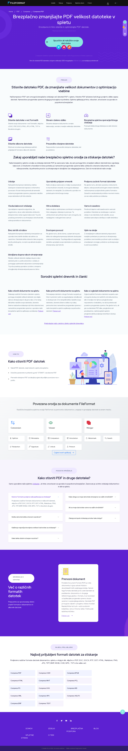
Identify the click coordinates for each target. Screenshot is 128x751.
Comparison (54, 438)
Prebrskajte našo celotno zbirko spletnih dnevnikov (64, 323)
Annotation (73, 438)
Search (109, 438)
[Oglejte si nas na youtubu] (66, 721)
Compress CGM (44, 673)
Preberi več (57, 311)
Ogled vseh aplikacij (62, 452)
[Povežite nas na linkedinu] (71, 721)
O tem (90, 3)
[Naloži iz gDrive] (64, 47)
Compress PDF (16, 673)
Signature (34, 447)
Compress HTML (17, 681)
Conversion (16, 428)
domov (29, 728)
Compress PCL (72, 681)
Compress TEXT (45, 703)
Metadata (35, 438)
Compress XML (16, 696)
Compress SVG (44, 688)
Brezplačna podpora (74, 729)
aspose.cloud (72, 31)
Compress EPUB (73, 673)
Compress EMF (16, 703)
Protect (72, 447)
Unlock (52, 447)
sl (115, 3)
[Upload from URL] (69, 47)
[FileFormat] (20, 3)
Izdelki (53, 3)
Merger (90, 428)
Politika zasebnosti (86, 56)
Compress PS (15, 688)
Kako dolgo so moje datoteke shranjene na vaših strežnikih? (91, 497)
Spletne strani (79, 3)
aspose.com (62, 31)
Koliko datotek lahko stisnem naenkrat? (26, 517)
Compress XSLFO (73, 696)
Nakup (61, 3)
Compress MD (72, 688)
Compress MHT (44, 681)
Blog (96, 728)
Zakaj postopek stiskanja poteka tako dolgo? (85, 518)
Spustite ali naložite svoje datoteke (66, 42)
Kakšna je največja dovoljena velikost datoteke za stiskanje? (34, 528)
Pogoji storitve (75, 56)
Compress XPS (44, 696)
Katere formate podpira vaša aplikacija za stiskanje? (31, 497)
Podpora (69, 3)
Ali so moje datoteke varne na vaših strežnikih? (86, 507)
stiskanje (36, 484)
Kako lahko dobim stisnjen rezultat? (25, 538)
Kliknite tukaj (78, 61)
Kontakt (84, 748)
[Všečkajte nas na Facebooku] (57, 721)
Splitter (15, 438)
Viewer (52, 428)
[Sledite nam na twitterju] (61, 721)
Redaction (16, 447)
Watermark (92, 438)
